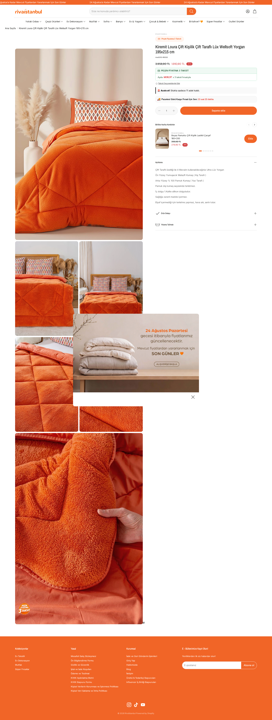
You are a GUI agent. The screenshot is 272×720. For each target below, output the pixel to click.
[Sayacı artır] (174, 111)
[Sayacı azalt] (159, 111)
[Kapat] (193, 397)
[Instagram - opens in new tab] (129, 705)
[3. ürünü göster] (205, 150)
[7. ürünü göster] (212, 150)
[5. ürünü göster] (208, 150)
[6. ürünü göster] (210, 150)
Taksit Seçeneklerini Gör (169, 84)
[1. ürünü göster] (200, 150)
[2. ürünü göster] (203, 150)
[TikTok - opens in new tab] (136, 705)
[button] (142, 11)
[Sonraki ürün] (254, 124)
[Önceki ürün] (248, 124)
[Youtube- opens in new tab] (143, 705)
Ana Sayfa (10, 28)
